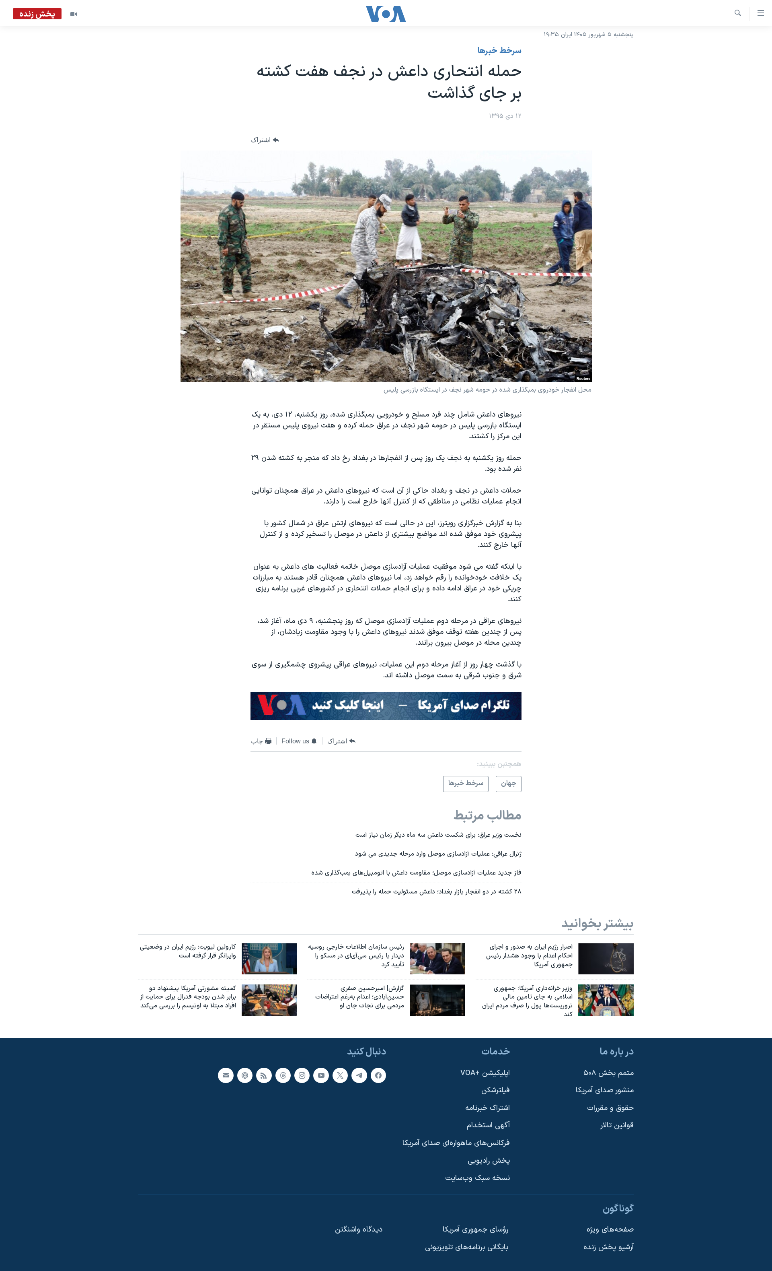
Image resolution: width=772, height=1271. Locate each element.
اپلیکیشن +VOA (485, 1072)
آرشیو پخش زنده (608, 1247)
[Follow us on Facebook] (378, 1075)
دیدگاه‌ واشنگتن (358, 1229)
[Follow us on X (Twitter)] (340, 1075)
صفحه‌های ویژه (610, 1229)
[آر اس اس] (263, 1075)
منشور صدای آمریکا (605, 1090)
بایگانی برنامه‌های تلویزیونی (466, 1247)
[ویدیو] (74, 14)
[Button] (265, 140)
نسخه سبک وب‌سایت (477, 1178)
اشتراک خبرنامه (487, 1108)
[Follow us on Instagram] (302, 1075)
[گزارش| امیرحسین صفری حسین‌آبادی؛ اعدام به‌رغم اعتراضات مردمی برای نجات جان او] (437, 1000)
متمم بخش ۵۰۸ (608, 1072)
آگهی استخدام (488, 1125)
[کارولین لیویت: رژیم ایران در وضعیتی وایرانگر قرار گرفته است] (269, 958)
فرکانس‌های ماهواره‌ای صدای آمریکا (456, 1143)
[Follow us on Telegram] (359, 1075)
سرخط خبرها (500, 51)
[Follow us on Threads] (283, 1075)
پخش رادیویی (489, 1160)
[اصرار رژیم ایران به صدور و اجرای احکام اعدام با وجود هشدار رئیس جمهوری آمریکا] (606, 958)
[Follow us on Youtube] (321, 1075)
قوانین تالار (617, 1125)
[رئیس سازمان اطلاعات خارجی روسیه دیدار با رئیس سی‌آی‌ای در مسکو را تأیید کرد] (437, 958)
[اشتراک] (225, 1075)
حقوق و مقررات (610, 1108)
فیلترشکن (495, 1090)
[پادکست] (245, 1075)
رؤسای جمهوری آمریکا (475, 1229)
